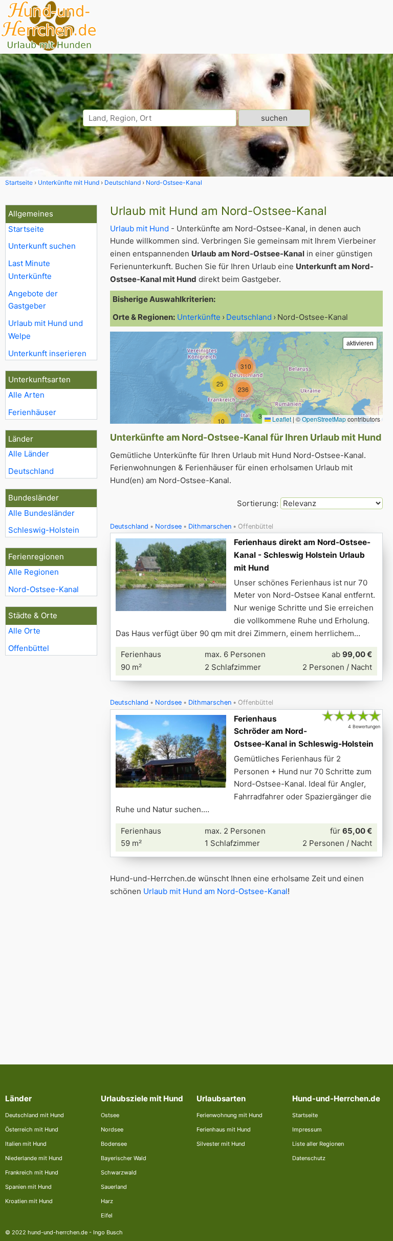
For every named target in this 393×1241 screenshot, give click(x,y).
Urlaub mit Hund (139, 228)
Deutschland (31, 471)
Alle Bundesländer (41, 513)
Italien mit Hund (26, 1143)
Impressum (307, 1129)
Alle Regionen (33, 572)
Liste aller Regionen (318, 1143)
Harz (107, 1201)
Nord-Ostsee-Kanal (43, 589)
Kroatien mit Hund (29, 1201)
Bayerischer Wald (123, 1158)
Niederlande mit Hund (33, 1158)
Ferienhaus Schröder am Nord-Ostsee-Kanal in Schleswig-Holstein (304, 731)
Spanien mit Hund (28, 1186)
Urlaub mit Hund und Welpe (45, 329)
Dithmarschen (209, 526)
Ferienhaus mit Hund (223, 1129)
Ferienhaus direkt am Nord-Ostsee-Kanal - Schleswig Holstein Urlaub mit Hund (302, 555)
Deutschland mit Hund (34, 1115)
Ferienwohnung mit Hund (229, 1115)
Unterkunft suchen (42, 246)
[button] (260, 416)
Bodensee (114, 1143)
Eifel (107, 1215)
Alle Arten (26, 395)
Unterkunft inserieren (47, 353)
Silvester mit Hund (220, 1143)
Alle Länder (28, 454)
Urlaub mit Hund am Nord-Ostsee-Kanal (215, 891)
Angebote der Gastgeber (33, 300)
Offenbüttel (28, 648)
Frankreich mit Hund (31, 1172)
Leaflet (281, 419)
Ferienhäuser (32, 412)
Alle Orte (24, 631)
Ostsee (110, 1115)
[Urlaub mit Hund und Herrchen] (48, 49)
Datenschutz (308, 1158)
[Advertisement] (246, 972)
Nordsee (168, 526)
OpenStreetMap (324, 419)
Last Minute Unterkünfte (30, 269)
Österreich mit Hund (31, 1129)
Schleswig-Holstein (43, 530)
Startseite (26, 229)
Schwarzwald (119, 1172)
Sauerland (114, 1186)
